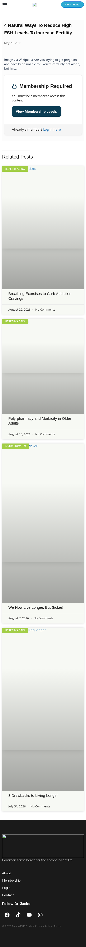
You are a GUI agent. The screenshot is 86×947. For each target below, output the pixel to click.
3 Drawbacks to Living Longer (33, 795)
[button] (5, 4)
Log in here (52, 129)
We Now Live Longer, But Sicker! (35, 607)
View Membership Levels (36, 111)
